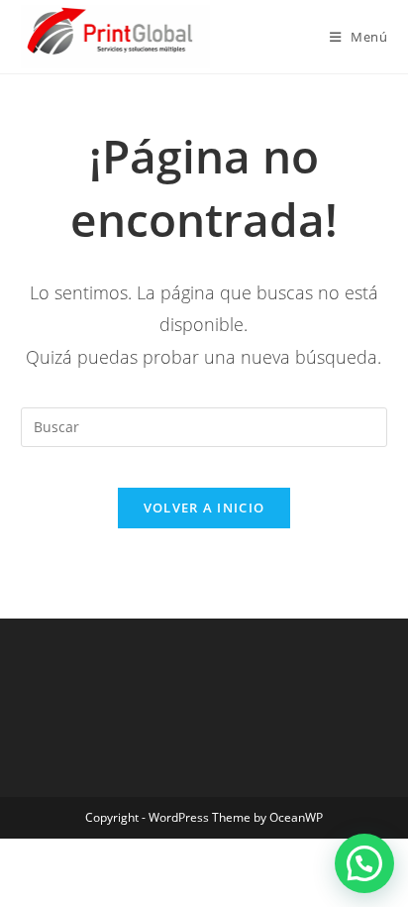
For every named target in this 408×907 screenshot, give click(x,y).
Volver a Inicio (204, 507)
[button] (364, 863)
